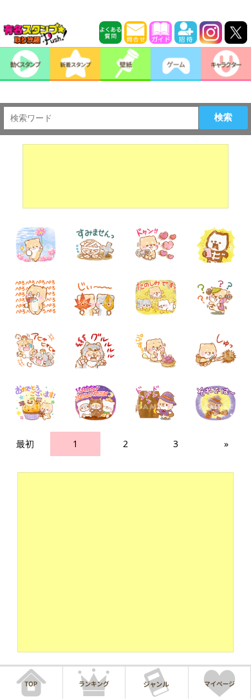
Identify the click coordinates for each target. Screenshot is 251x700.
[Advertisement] (125, 176)
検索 (223, 117)
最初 (25, 444)
